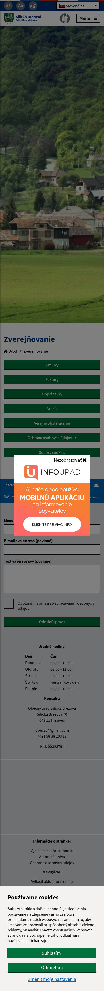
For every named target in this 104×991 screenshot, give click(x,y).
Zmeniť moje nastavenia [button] (52, 979)
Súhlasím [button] (51, 953)
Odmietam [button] (52, 967)
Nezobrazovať (68, 460)
